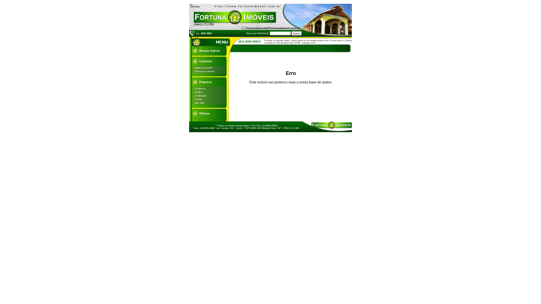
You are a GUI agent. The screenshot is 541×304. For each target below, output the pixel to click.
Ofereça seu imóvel (204, 71)
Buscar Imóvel (209, 50)
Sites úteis (199, 103)
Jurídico (198, 92)
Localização (200, 95)
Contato (198, 99)
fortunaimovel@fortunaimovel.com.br (273, 28)
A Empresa (199, 88)
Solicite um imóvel (203, 67)
